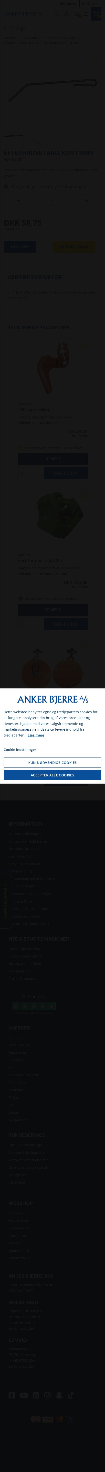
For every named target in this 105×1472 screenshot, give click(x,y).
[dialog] (52, 736)
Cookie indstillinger (20, 749)
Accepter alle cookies (52, 775)
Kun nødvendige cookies (52, 762)
